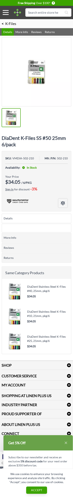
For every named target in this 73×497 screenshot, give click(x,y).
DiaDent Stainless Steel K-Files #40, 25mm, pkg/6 (46, 289)
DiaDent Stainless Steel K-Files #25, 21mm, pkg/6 (46, 338)
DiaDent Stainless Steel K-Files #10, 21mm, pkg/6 (46, 313)
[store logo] (17, 12)
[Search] (66, 12)
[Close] (66, 443)
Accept (36, 490)
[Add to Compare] (63, 203)
